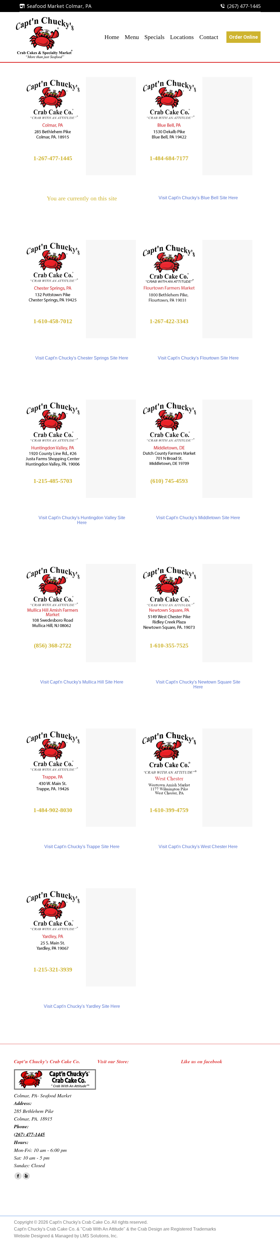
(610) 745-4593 (169, 480)
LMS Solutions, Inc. (99, 1236)
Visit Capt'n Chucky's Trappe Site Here (81, 846)
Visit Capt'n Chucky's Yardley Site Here (82, 1006)
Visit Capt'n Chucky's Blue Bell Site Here (198, 197)
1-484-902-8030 (52, 810)
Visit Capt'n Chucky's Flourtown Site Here (198, 358)
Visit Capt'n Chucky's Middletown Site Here (198, 517)
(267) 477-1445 (244, 6)
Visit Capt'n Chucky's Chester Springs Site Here (81, 358)
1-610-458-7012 (52, 321)
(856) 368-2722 (52, 645)
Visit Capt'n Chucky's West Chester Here (198, 846)
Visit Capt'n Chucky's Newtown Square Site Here (198, 684)
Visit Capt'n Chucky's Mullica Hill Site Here (81, 682)
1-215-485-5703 (52, 480)
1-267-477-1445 (52, 158)
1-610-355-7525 (169, 645)
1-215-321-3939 (52, 969)
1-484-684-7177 (169, 158)
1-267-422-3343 (169, 321)
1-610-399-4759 (169, 810)
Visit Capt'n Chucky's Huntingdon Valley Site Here (82, 520)
